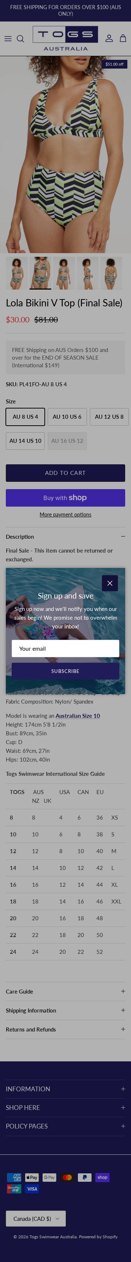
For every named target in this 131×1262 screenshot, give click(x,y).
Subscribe (65, 671)
